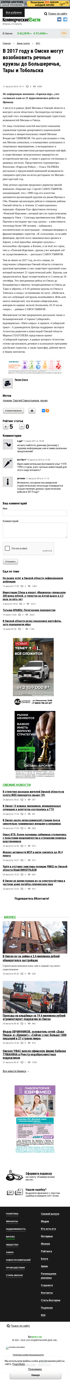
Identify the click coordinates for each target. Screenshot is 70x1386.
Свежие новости (17, 785)
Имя (5, 508)
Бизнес (10, 917)
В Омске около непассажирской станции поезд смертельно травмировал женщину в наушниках (32, 822)
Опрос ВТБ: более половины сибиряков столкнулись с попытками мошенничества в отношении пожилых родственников (34, 838)
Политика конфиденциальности (28, 1355)
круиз (44, 400)
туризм (7, 400)
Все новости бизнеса (14, 1071)
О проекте (47, 1285)
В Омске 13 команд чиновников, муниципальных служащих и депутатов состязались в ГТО (32, 807)
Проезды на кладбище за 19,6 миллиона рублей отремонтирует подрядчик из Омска (34, 1017)
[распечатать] (31, 412)
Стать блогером (50, 1300)
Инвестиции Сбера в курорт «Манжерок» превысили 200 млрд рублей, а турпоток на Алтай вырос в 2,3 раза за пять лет (34, 596)
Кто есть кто (48, 1228)
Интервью (47, 1236)
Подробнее (18, 1364)
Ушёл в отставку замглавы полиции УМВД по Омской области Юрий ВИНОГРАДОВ (35, 868)
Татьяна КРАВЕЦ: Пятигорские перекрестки (29, 610)
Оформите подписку (39, 1173)
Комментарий (10, 521)
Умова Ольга (21, 379)
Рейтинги (46, 1251)
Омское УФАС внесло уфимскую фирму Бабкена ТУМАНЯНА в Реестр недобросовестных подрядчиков (34, 1054)
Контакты (47, 1292)
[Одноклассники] (47, 410)
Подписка (47, 1307)
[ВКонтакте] (43, 410)
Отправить (10, 561)
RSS (43, 1315)
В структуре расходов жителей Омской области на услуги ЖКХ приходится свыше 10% (33, 793)
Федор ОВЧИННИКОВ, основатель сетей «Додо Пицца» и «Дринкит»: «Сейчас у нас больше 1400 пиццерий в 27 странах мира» (34, 1035)
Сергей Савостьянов (26, 400)
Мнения (45, 1243)
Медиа (45, 1221)
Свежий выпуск (50, 1213)
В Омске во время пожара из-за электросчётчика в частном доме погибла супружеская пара (34, 882)
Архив (44, 1266)
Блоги (44, 1258)
